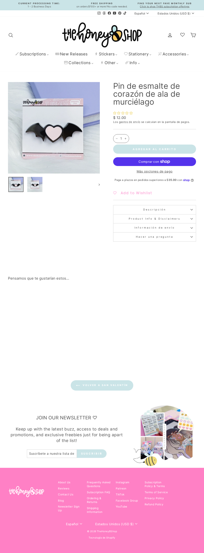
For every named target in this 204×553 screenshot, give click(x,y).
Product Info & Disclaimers (154, 218)
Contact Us (65, 494)
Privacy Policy (154, 498)
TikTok (120, 494)
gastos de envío (129, 122)
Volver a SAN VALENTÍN (104, 385)
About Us (64, 482)
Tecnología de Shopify (102, 537)
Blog (61, 500)
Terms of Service (156, 492)
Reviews (63, 488)
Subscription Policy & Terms (155, 484)
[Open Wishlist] (182, 35)
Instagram (122, 482)
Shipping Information (94, 510)
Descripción (154, 209)
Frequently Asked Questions (98, 484)
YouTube (121, 506)
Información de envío (154, 227)
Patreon (121, 488)
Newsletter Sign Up (68, 508)
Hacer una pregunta (154, 236)
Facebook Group (127, 500)
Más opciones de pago (155, 171)
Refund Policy (154, 504)
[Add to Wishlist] (47, 295)
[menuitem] (32, 53)
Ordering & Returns (94, 500)
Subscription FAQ (98, 492)
